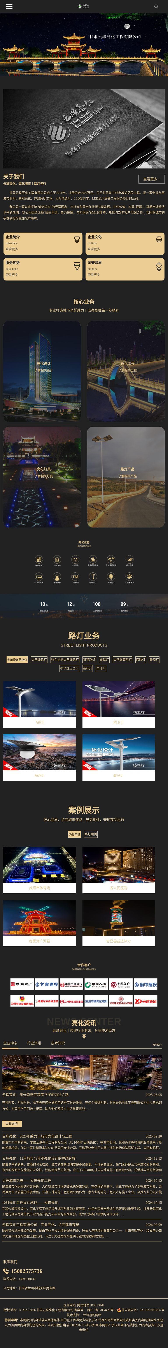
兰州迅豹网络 (92, 1315)
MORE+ (157, 1044)
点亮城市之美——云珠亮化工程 (26, 1180)
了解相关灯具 (44, 476)
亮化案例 (74, 834)
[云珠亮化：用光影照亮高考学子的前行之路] (82, 1072)
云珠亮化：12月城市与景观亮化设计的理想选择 (39, 1158)
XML (101, 1305)
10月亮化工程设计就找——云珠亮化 (30, 1202)
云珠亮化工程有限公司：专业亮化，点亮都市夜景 (40, 1225)
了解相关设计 (44, 370)
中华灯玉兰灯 (69, 668)
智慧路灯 (89, 659)
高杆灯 (87, 668)
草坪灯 (101, 668)
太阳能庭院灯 (122, 659)
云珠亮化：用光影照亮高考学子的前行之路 (35, 1095)
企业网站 (69, 1305)
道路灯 (104, 659)
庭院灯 (140, 659)
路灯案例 (91, 834)
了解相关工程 (127, 370)
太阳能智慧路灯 (17, 659)
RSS (93, 1305)
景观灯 (154, 659)
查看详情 (11, 1123)
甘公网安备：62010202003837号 (142, 1310)
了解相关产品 (127, 476)
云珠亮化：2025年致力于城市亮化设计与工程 (37, 1136)
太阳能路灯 (39, 659)
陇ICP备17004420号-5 (101, 1310)
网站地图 (83, 1305)
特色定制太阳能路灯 (65, 659)
